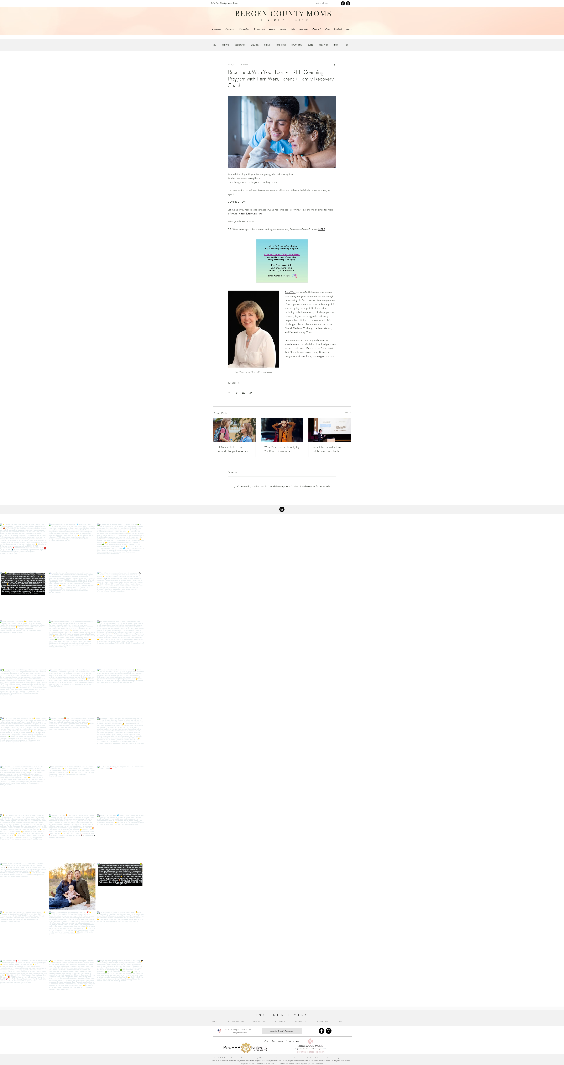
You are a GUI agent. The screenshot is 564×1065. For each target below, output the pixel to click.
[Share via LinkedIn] (243, 392)
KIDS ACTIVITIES (240, 45)
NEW (214, 45)
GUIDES (310, 45)
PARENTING (225, 45)
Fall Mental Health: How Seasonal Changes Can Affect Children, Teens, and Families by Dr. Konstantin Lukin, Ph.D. (233, 449)
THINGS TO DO (323, 45)
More (335, 45)
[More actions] (334, 64)
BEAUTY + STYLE (297, 45)
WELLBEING (254, 45)
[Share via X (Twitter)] (236, 392)
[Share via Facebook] (229, 392)
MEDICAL (267, 45)
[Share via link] (250, 392)
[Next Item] (555, 1007)
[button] (347, 45)
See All (348, 412)
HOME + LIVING (281, 45)
